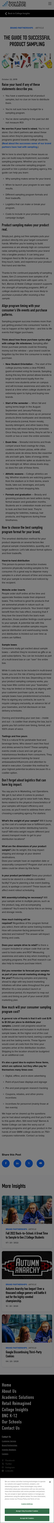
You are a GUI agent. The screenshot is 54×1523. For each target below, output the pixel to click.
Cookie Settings (27, 1504)
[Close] (50, 1482)
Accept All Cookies (27, 1518)
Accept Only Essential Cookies (27, 1511)
